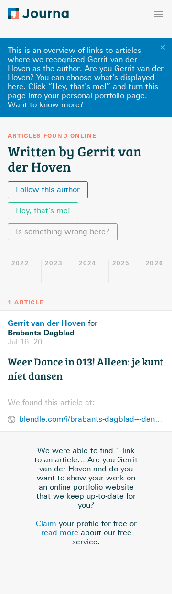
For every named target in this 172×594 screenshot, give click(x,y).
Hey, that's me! (43, 210)
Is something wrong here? (62, 231)
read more (59, 532)
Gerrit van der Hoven (47, 323)
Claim (46, 523)
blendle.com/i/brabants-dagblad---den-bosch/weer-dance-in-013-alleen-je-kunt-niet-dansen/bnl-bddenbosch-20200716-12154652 (91, 419)
